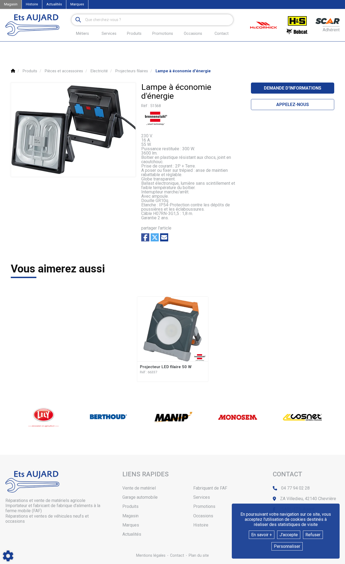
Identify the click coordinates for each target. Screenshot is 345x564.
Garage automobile (140, 497)
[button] (183, 71)
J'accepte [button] (289, 534)
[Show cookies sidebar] (8, 556)
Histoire (32, 4)
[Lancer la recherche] (78, 19)
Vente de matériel (139, 488)
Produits (134, 33)
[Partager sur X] (155, 237)
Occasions (193, 34)
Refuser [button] (312, 534)
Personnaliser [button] (287, 546)
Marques (77, 4)
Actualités (54, 4)
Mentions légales (150, 555)
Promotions (162, 34)
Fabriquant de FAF (210, 488)
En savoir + (261, 534)
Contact (222, 34)
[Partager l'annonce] (164, 237)
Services (201, 497)
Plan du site (199, 555)
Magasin (11, 4)
